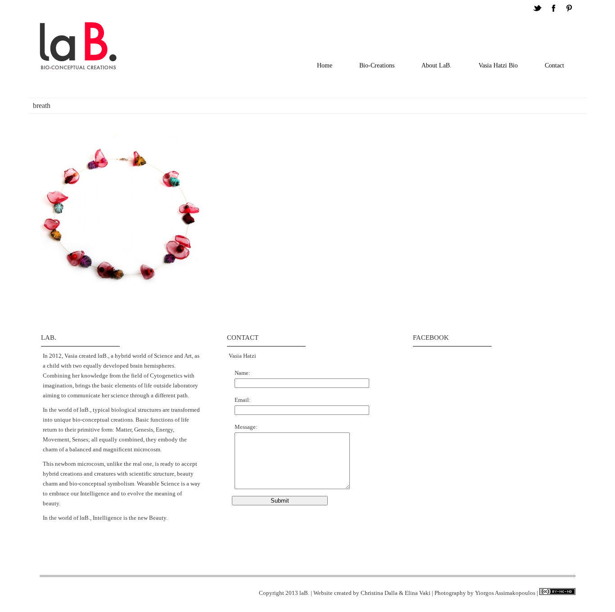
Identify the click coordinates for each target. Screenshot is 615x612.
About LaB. (436, 65)
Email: (243, 399)
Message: (246, 426)
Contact (554, 65)
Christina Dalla (379, 593)
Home (324, 65)
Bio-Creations (376, 65)
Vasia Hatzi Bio (498, 65)
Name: (242, 372)
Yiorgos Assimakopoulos (505, 593)
